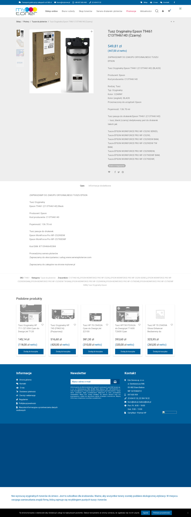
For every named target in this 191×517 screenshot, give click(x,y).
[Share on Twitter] (119, 172)
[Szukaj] (157, 11)
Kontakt (166, 2)
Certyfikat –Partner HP (137, 413)
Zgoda (145, 513)
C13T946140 (74, 278)
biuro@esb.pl (133, 402)
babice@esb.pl (145, 402)
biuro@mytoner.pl (63, 2)
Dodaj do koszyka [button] (31, 351)
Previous (31, 61)
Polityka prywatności (27, 403)
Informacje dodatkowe (99, 185)
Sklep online (51, 11)
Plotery (26, 22)
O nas (155, 2)
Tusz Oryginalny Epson (97, 285)
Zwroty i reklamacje (27, 395)
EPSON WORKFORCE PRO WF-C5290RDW (88, 281)
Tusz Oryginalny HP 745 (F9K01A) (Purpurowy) (60, 328)
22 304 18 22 (144, 398)
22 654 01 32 (96, 2)
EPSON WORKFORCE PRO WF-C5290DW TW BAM (51, 281)
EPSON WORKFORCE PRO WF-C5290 (95, 278)
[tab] (82, 185)
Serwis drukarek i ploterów (109, 11)
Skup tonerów (85, 11)
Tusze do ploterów (39, 22)
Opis (82, 185)
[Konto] (163, 11)
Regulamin (23, 399)
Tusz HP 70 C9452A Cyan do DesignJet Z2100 (93, 328)
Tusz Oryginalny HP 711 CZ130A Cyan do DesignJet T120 (28, 328)
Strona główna (25, 380)
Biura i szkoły (68, 11)
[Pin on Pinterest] (123, 172)
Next (92, 61)
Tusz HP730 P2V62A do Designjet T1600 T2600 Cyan (125, 328)
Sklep (145, 2)
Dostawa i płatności (28, 392)
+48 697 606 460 (81, 2)
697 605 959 (133, 395)
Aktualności (146, 11)
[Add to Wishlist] (110, 172)
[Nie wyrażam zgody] (187, 513)
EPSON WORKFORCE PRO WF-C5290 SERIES (129, 278)
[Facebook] (174, 2)
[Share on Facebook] (115, 172)
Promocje (131, 11)
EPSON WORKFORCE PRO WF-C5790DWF (122, 281)
